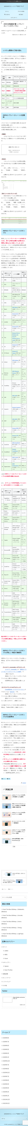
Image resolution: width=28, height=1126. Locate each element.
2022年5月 (6, 1088)
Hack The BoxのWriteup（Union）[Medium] (12, 922)
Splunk (6, 966)
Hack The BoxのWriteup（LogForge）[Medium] (13, 935)
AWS (9, 778)
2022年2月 (6, 1091)
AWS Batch (15, 307)
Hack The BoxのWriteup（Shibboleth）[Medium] (13, 910)
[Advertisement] (14, 40)
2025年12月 (6, 1061)
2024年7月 (6, 1064)
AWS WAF (14, 419)
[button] (25, 897)
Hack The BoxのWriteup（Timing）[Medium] (12, 929)
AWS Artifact (15, 360)
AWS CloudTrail (15, 442)
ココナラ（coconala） (11, 669)
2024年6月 (6, 1068)
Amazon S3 (15, 344)
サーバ (4, 778)
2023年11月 (6, 1072)
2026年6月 (6, 1045)
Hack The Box (8, 970)
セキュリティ (6, 962)
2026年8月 (6, 1038)
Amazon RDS (15, 428)
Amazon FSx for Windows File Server (16, 335)
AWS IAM (14, 395)
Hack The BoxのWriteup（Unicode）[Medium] (13, 916)
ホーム (3, 1118)
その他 (5, 985)
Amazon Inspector (16, 407)
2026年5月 (6, 1049)
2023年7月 (6, 1076)
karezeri (12, 691)
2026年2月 (6, 1053)
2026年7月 (6, 1041)
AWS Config (15, 457)
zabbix (6, 950)
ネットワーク (6, 977)
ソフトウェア (6, 981)
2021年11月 (6, 1103)
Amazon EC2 (15, 313)
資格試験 (5, 974)
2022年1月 (6, 1095)
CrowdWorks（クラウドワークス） (15, 689)
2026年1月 (6, 1057)
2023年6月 (6, 1080)
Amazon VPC (15, 435)
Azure (6, 958)
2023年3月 (6, 1084)
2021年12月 (6, 1099)
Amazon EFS (15, 326)
